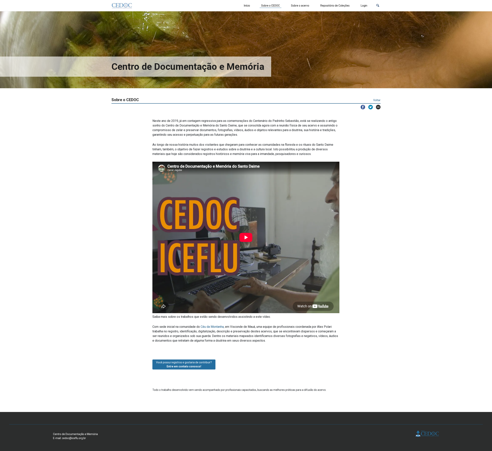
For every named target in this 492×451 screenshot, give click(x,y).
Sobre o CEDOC (270, 5)
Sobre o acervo (300, 5)
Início (247, 5)
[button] (378, 5)
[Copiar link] (377, 107)
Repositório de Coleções (335, 5)
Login (364, 5)
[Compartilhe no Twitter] (369, 107)
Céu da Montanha (212, 327)
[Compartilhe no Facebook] (361, 107)
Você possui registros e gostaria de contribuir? (184, 364)
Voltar (377, 100)
